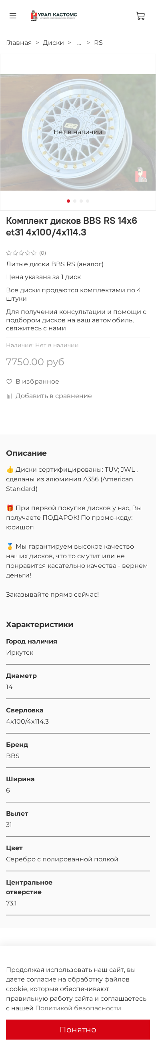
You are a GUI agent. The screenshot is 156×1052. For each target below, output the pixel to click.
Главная (19, 42)
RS (98, 42)
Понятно (78, 1029)
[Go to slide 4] (87, 201)
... (79, 42)
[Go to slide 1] (68, 201)
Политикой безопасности (78, 1008)
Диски (53, 42)
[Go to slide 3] (81, 201)
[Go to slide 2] (74, 201)
